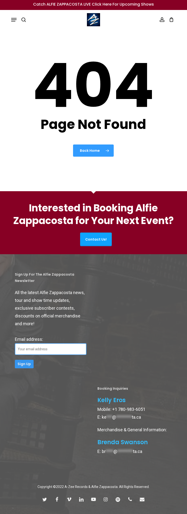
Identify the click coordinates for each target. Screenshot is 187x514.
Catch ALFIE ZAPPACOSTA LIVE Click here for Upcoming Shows (93, 4)
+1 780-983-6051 (128, 409)
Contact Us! (96, 239)
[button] (14, 19)
